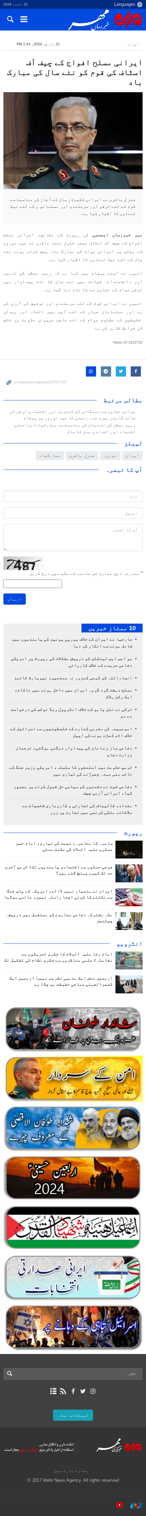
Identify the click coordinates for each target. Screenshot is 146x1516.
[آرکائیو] (53, 1391)
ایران (133, 44)
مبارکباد (50, 455)
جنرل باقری (82, 455)
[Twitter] (83, 1391)
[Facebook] (73, 1391)
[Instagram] (93, 1391)
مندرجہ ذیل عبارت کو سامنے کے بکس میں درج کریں (86, 573)
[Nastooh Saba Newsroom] (133, 1505)
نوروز (110, 455)
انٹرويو (129, 943)
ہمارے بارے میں (71, 1470)
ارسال (14, 599)
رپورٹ (133, 832)
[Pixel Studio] (116, 1505)
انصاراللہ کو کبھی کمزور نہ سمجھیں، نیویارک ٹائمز (73, 677)
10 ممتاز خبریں (112, 628)
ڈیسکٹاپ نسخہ (73, 1415)
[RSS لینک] (63, 1391)
